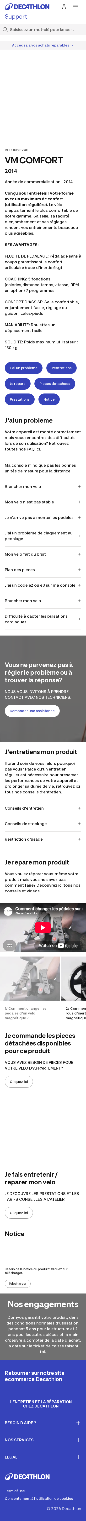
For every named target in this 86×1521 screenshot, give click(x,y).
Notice (49, 399)
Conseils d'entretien (25, 808)
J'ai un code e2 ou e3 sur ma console (40, 585)
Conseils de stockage (26, 823)
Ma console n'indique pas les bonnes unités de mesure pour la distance (40, 468)
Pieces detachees (54, 384)
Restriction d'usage (24, 839)
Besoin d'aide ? (20, 1422)
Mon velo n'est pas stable (29, 502)
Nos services (19, 1440)
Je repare (18, 384)
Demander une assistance (32, 711)
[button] (30, 988)
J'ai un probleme (24, 368)
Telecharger (18, 1283)
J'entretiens (61, 368)
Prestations (20, 399)
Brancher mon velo (23, 486)
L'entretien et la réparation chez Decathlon (41, 1404)
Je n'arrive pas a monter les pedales (39, 517)
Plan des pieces (20, 569)
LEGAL (11, 1457)
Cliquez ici (19, 1082)
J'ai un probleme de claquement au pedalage (39, 536)
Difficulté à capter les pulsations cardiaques (36, 619)
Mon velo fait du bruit (25, 554)
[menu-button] (75, 6)
